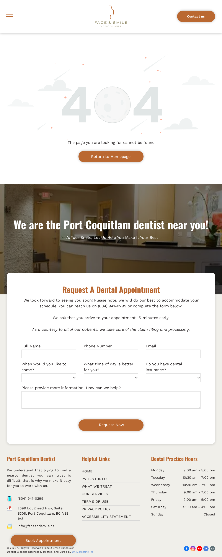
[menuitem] (111, 471)
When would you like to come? (44, 367)
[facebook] (186, 549)
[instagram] (193, 549)
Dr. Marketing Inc (82, 551)
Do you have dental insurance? (164, 367)
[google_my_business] (206, 549)
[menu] (9, 16)
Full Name (31, 346)
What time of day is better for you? (108, 367)
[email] (212, 549)
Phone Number (98, 346)
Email (151, 346)
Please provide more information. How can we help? (71, 387)
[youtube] (199, 549)
